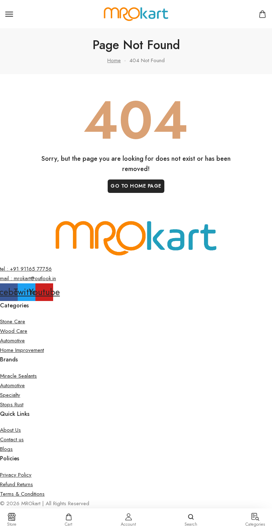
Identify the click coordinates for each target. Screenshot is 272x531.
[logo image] (136, 13)
